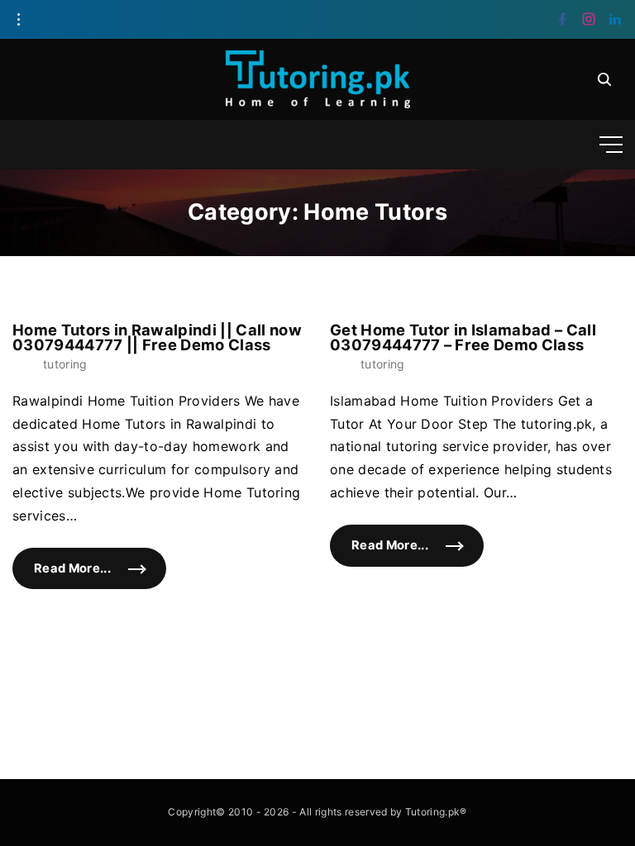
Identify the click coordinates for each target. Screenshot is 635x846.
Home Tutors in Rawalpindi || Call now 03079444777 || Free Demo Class (157, 337)
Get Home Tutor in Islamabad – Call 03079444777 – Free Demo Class (463, 337)
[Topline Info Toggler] (18, 20)
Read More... (100, 575)
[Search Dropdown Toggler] (604, 79)
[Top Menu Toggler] (611, 144)
